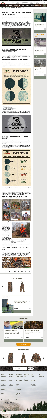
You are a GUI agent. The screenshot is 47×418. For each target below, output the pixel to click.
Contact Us (15, 399)
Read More (16, 308)
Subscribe (31, 368)
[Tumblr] (25, 271)
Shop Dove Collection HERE (5, 0)
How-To (38, 56)
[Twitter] (18, 271)
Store (9, 399)
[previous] (3, 286)
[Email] (29, 271)
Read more (36, 36)
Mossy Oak (2, 7)
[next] (29, 286)
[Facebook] (15, 271)
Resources (3, 399)
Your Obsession (7, 7)
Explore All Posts (23, 344)
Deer (35, 56)
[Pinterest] (22, 271)
